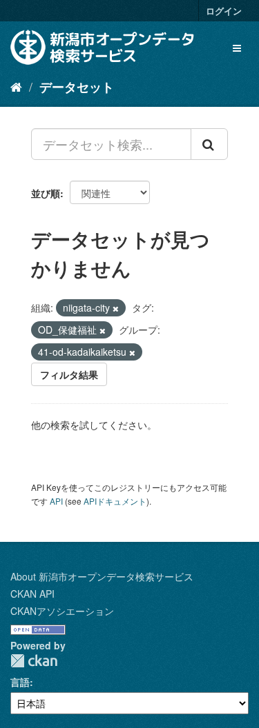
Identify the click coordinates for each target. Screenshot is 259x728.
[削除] (116, 308)
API (56, 501)
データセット (76, 87)
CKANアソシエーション (62, 611)
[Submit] (209, 144)
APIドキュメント (115, 501)
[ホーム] (16, 86)
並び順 (45, 193)
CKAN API (32, 593)
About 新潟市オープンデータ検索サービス (101, 576)
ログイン (224, 10)
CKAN (33, 661)
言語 (20, 682)
